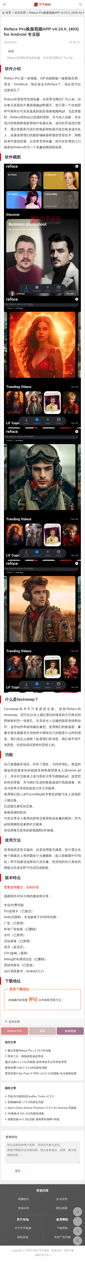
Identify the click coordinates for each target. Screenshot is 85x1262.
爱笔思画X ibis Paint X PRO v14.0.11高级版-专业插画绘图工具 (43, 1073)
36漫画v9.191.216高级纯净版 (26, 1113)
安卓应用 (20, 12)
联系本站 (57, 1250)
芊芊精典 (45, 4)
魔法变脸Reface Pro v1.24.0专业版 (29, 1050)
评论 (33, 999)
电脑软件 (23, 1199)
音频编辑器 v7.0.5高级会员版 (26, 1102)
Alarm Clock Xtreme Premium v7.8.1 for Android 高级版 (42, 1107)
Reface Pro (15, 1031)
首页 (8, 12)
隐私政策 (22, 1237)
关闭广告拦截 (62, 1237)
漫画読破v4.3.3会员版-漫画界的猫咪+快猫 (33, 1119)
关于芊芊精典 (23, 1228)
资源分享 (23, 1208)
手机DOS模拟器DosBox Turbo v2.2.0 (31, 1096)
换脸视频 (70, 1031)
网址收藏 (61, 1208)
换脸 (42, 1031)
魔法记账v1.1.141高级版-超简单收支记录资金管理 (36, 1062)
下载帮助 (62, 1228)
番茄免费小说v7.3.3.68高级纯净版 (26, 1067)
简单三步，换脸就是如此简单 (25, 1056)
